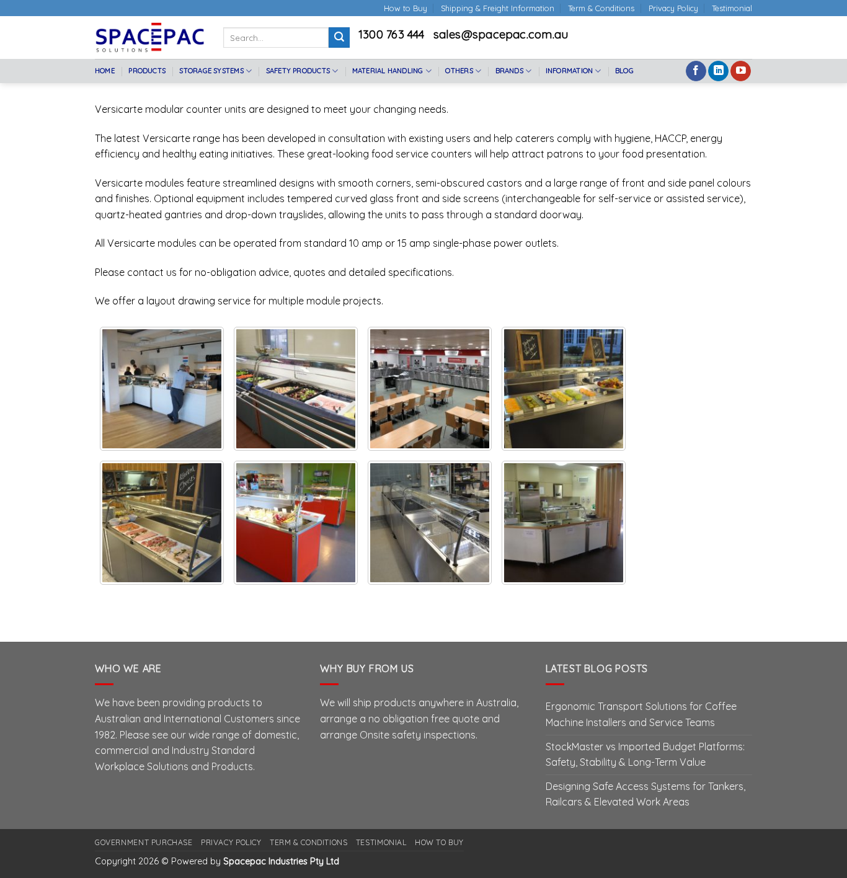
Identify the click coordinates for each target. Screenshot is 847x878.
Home (105, 70)
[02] (296, 389)
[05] (162, 523)
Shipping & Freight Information (497, 8)
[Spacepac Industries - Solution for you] (150, 37)
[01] (162, 389)
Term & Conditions (601, 8)
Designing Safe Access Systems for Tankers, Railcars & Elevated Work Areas (645, 794)
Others (458, 70)
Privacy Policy (673, 8)
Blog (624, 70)
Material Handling (387, 70)
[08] (564, 523)
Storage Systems (211, 70)
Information (569, 70)
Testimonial (732, 8)
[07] (430, 523)
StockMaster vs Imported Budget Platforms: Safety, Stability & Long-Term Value (645, 754)
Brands (509, 70)
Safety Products (298, 70)
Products (147, 70)
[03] (430, 389)
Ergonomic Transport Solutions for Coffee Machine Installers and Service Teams (641, 714)
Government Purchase (144, 842)
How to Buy (405, 8)
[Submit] (339, 37)
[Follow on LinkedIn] (718, 71)
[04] (564, 389)
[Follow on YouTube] (740, 71)
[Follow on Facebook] (696, 71)
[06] (296, 523)
